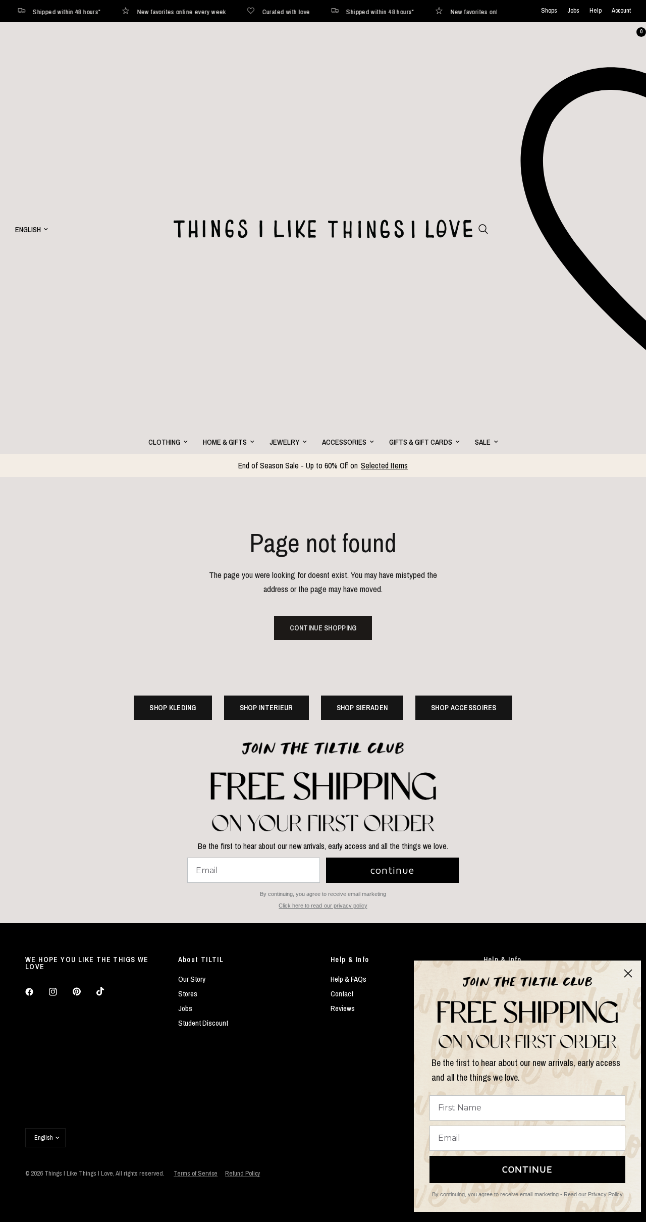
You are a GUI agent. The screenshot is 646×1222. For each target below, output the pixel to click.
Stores (187, 993)
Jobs (573, 11)
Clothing (164, 442)
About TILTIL (201, 959)
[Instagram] (60, 992)
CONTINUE (527, 1169)
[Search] (483, 229)
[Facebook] (36, 992)
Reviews (343, 1008)
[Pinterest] (84, 992)
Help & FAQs (348, 979)
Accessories (344, 442)
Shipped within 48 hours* (356, 11)
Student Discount (203, 1023)
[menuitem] (168, 442)
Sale (483, 442)
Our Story (191, 979)
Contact (342, 993)
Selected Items (384, 465)
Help (595, 11)
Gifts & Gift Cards (420, 442)
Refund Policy (242, 1173)
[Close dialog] (628, 973)
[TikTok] (107, 991)
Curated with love (262, 11)
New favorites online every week (157, 11)
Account (621, 11)
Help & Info (350, 959)
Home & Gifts (225, 442)
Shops (549, 11)
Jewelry (284, 442)
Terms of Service (196, 1173)
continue (392, 870)
